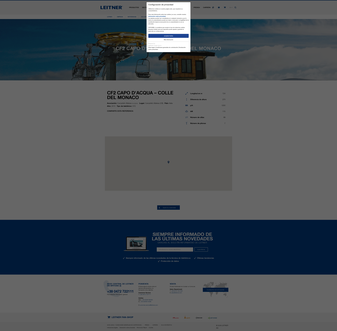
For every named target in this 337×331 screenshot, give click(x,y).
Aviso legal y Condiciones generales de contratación (163, 47)
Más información (168, 39)
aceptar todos (168, 36)
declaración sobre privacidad (157, 16)
